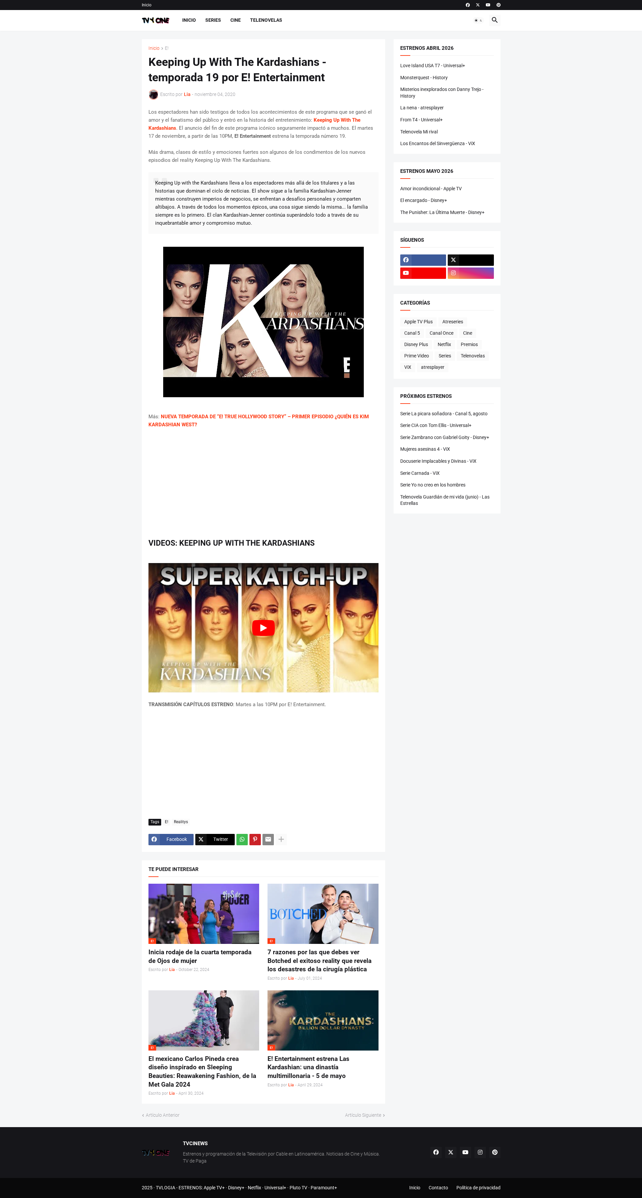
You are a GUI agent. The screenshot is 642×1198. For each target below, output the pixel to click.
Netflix (444, 344)
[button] (478, 20)
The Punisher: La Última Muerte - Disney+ (442, 212)
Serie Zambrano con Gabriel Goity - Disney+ (444, 437)
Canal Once (441, 333)
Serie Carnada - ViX (420, 473)
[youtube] (488, 5)
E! (167, 48)
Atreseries (452, 321)
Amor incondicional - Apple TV (431, 188)
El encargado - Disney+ (423, 200)
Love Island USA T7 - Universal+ (432, 65)
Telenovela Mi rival (419, 131)
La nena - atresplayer (422, 107)
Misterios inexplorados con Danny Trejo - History (442, 93)
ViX (407, 367)
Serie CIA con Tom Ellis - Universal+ (435, 425)
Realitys (181, 822)
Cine (235, 20)
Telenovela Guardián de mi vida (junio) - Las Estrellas (445, 500)
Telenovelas (266, 20)
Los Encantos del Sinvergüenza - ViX (437, 143)
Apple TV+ (214, 1187)
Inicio (146, 5)
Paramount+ (324, 1187)
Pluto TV (298, 1187)
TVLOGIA (165, 1187)
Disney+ (236, 1187)
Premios (469, 344)
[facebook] (468, 5)
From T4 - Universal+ (421, 119)
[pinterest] (499, 5)
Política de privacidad (478, 1187)
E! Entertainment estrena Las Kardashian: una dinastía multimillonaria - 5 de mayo (308, 1067)
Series (213, 20)
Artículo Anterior (163, 1115)
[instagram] (471, 273)
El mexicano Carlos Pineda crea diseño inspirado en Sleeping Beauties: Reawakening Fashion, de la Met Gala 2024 (202, 1071)
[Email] (268, 839)
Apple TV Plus (418, 321)
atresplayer (432, 367)
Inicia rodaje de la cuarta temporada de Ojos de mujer (199, 956)
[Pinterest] (255, 839)
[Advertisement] (263, 483)
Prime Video (416, 355)
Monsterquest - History (424, 77)
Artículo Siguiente (363, 1115)
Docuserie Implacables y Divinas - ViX (438, 461)
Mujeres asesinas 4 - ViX (425, 449)
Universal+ (275, 1187)
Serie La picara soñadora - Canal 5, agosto (444, 413)
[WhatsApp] (242, 839)
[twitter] (478, 5)
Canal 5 (412, 333)
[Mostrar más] (281, 839)
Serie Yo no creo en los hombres (432, 484)
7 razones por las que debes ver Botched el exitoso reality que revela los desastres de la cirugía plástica (319, 960)
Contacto (438, 1187)
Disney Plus (416, 344)
